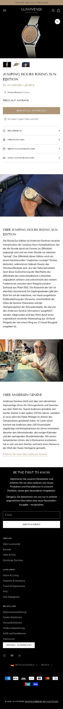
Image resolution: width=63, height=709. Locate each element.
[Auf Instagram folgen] (4, 655)
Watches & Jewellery (14, 580)
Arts (5, 591)
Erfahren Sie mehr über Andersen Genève (25, 454)
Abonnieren (32, 524)
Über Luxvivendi (11, 544)
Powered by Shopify (43, 672)
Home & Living (10, 575)
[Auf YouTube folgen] (12, 655)
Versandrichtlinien (12, 622)
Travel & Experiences (14, 586)
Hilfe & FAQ (9, 554)
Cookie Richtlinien (12, 617)
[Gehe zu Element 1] (7, 65)
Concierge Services (13, 560)
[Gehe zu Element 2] (16, 65)
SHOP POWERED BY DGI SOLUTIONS (41, 701)
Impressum (9, 639)
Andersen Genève (20, 85)
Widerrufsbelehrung (14, 628)
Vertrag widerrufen (19, 645)
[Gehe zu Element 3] (26, 65)
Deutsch (45, 665)
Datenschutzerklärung (14, 612)
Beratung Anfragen (32, 110)
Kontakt (7, 549)
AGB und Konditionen (14, 633)
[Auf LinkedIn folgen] (19, 655)
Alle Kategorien (11, 597)
